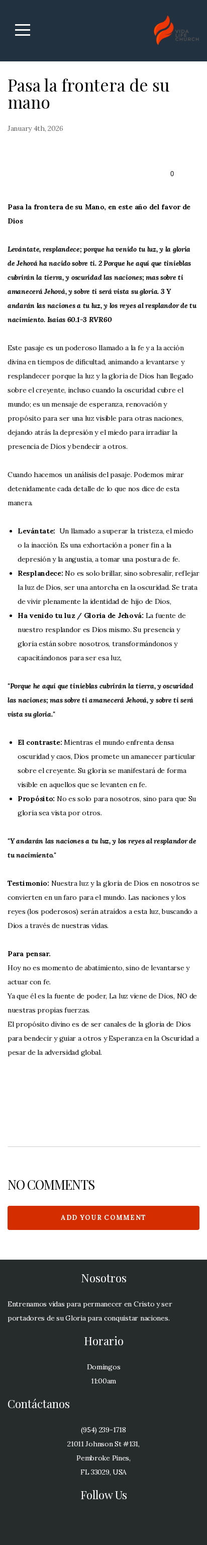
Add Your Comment (104, 1217)
